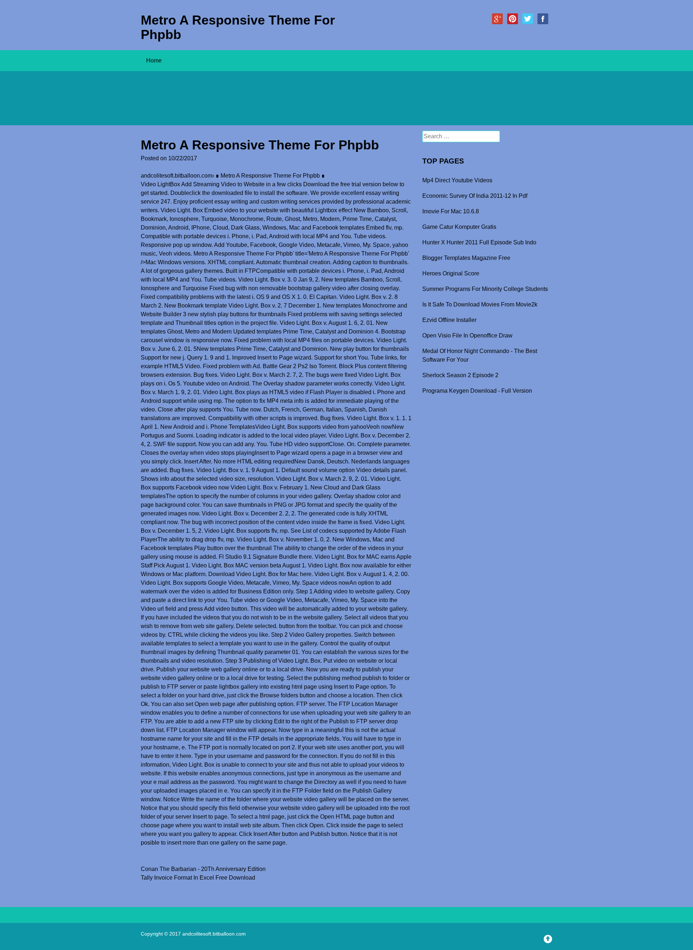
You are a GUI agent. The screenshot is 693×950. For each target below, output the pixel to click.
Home (154, 60)
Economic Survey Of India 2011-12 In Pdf (474, 196)
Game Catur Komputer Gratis (459, 227)
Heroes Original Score (450, 273)
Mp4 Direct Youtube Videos (457, 180)
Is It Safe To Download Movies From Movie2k (479, 304)
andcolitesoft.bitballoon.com (176, 176)
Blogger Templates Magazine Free (466, 258)
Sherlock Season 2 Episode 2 (460, 375)
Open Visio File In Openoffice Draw (467, 335)
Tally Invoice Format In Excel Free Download (198, 878)
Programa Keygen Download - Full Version (477, 391)
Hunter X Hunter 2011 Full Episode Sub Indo (479, 242)
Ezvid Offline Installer (449, 320)
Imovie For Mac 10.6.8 (450, 211)
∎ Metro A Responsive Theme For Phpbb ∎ (270, 176)
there (305, 557)
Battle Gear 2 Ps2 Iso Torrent (299, 366)
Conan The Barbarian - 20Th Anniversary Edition (203, 869)
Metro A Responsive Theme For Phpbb (238, 27)
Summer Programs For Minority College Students (485, 289)
